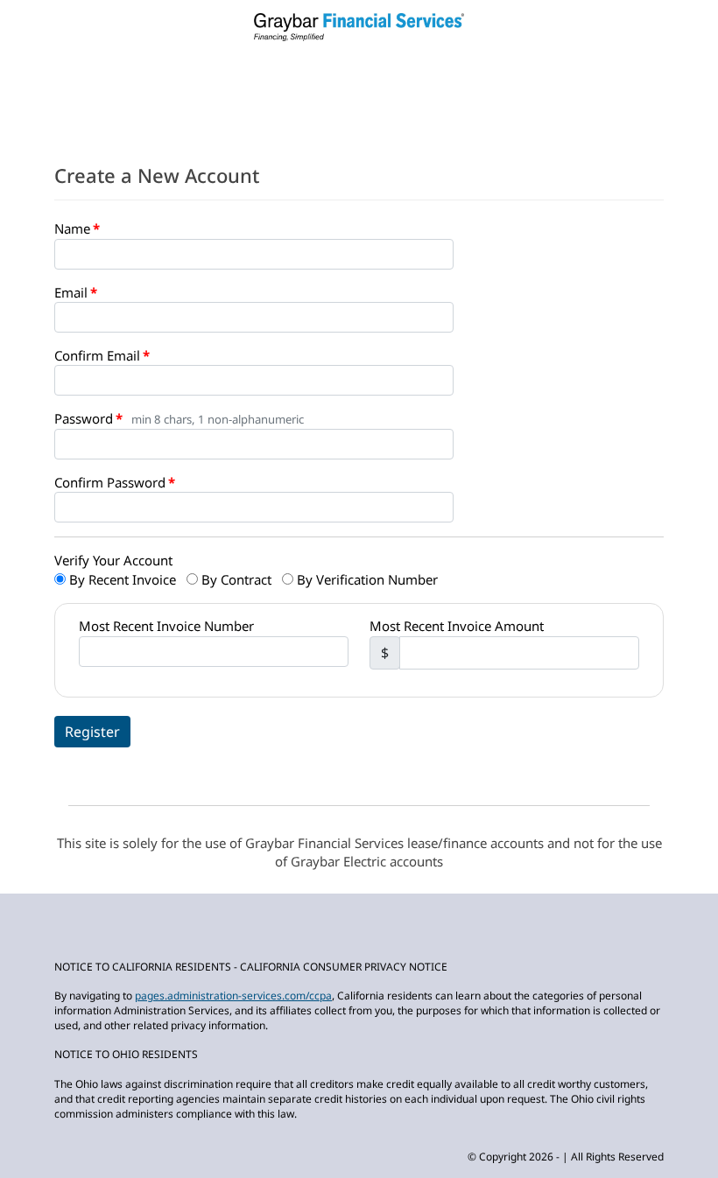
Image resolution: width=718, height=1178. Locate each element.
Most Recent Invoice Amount (457, 626)
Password (83, 418)
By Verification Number (365, 579)
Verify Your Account (113, 560)
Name (72, 228)
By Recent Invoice (121, 579)
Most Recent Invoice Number (166, 626)
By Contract (234, 579)
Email (71, 292)
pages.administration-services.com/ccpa (233, 995)
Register (92, 731)
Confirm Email (97, 355)
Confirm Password (109, 482)
